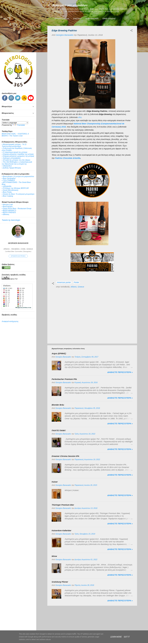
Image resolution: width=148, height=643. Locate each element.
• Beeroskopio (7, 206)
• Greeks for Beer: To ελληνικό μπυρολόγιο (18, 194)
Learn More (116, 637)
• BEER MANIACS (9, 210)
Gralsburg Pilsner (60, 582)
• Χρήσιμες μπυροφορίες (11, 158)
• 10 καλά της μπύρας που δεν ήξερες (16, 160)
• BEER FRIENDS (9, 212)
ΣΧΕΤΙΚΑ (77, 19)
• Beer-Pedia (7, 192)
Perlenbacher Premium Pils (64, 379)
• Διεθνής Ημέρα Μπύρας (11, 168)
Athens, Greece (77, 287)
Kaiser (55, 482)
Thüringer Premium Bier (63, 505)
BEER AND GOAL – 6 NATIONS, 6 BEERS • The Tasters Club (15, 135)
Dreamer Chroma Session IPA (65, 456)
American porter (64, 282)
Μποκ (54, 556)
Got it (127, 637)
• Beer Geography (8, 178)
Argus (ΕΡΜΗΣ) (59, 353)
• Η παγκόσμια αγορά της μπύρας (14, 152)
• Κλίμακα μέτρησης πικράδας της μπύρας (18, 154)
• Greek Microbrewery (10, 190)
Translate (21, 125)
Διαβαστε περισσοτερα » (120, 372)
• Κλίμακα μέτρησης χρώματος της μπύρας (18, 156)
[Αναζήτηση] (135, 6)
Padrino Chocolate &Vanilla (67, 158)
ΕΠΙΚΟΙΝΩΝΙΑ (92, 19)
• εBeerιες (5, 214)
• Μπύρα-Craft (7, 205)
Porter (76, 282)
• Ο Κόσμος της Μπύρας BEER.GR (15, 188)
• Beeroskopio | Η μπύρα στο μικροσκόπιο (18, 176)
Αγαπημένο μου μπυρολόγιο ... (72, 5)
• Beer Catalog (7, 196)
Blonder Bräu (58, 405)
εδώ (80, 117)
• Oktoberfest (7, 166)
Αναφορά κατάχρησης (10, 321)
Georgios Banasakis (18, 243)
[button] (131, 30)
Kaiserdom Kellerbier (61, 530)
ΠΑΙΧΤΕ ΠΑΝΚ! (59, 430)
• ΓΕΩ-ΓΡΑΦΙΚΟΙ (8, 180)
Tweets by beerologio (11, 220)
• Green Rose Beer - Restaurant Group (16, 208)
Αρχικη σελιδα (61, 19)
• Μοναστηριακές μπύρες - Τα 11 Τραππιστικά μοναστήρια (14, 145)
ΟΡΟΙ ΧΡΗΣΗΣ (109, 19)
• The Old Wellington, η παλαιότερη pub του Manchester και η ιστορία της (17, 163)
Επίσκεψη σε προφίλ (18, 256)
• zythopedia (6, 186)
